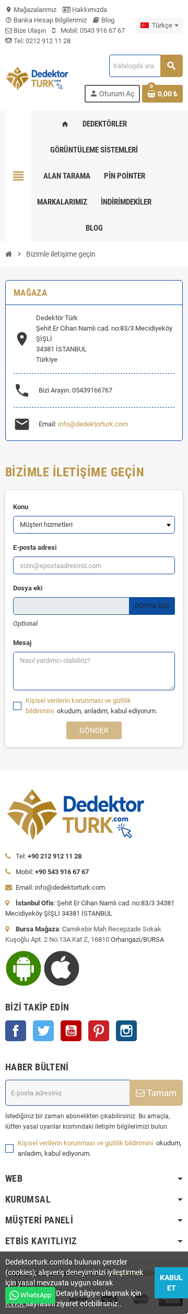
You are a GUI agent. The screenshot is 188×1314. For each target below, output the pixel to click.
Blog (107, 20)
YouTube (71, 1030)
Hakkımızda (88, 10)
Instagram (126, 1030)
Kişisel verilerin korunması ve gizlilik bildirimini (86, 1143)
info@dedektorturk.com (93, 424)
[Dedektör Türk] (40, 78)
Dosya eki (27, 588)
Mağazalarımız (30, 10)
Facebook (15, 1030)
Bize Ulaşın (29, 30)
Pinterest (98, 1030)
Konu (20, 507)
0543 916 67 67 (102, 30)
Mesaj (22, 643)
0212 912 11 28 (47, 41)
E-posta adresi (34, 547)
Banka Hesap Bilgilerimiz (46, 20)
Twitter (43, 1030)
